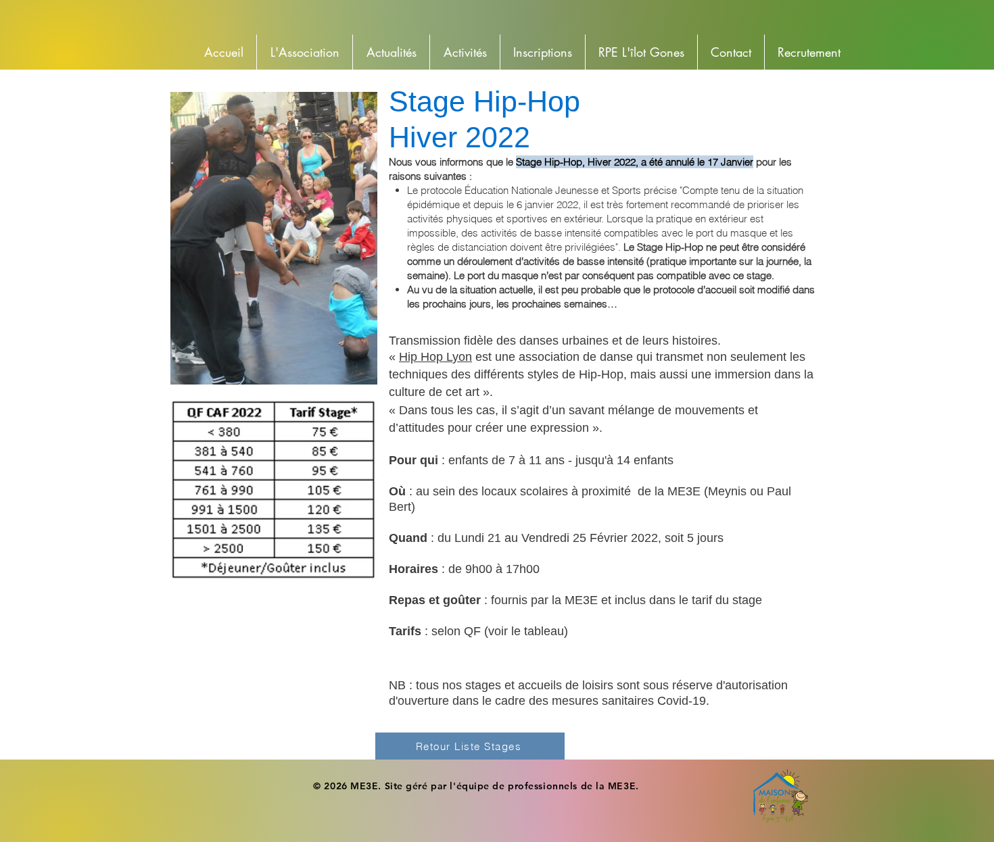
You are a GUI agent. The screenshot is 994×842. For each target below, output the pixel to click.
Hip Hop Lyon (435, 357)
